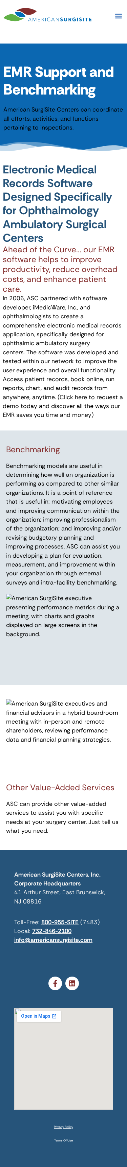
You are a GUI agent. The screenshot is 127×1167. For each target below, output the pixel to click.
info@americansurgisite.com (53, 940)
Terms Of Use (63, 1140)
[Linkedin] (72, 983)
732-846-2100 (51, 931)
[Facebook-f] (55, 983)
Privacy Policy (63, 1127)
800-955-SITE (60, 922)
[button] (118, 15)
